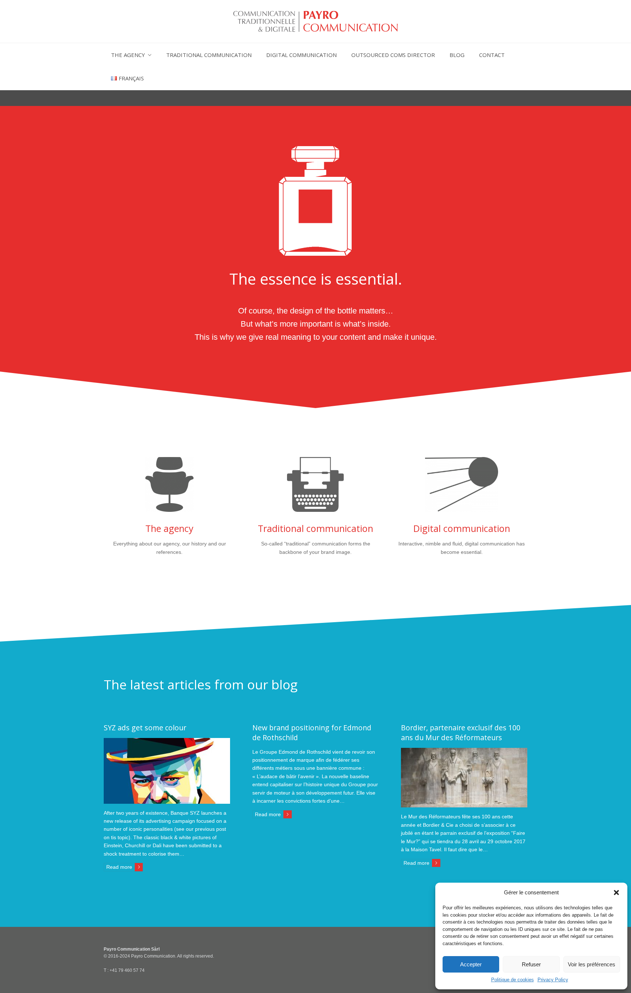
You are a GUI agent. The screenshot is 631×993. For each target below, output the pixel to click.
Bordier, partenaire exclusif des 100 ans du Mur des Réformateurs (460, 732)
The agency (128, 54)
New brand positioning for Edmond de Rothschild (311, 732)
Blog (457, 54)
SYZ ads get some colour (145, 728)
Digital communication (301, 54)
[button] (616, 892)
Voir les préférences (591, 964)
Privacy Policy (553, 979)
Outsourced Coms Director (393, 54)
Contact (492, 54)
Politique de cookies (512, 979)
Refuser (531, 964)
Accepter (471, 964)
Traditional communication (209, 54)
